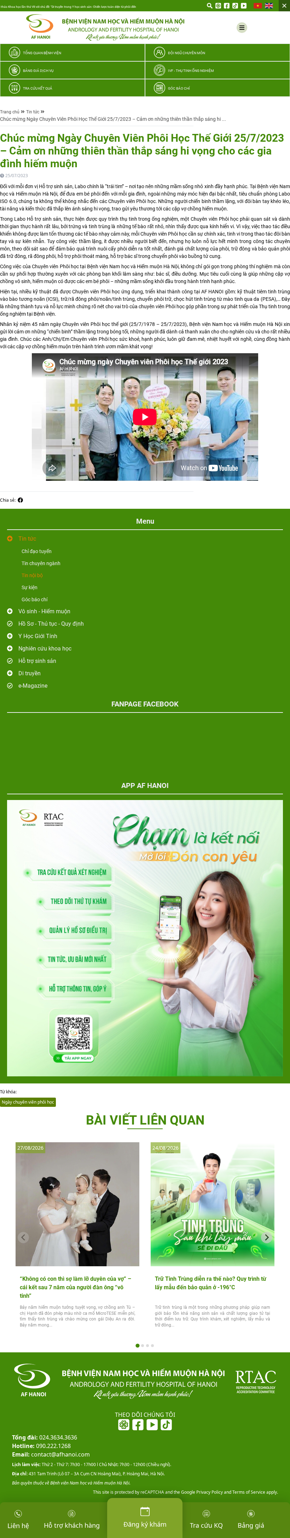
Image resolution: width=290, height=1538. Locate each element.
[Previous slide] (23, 1237)
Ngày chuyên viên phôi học (28, 1102)
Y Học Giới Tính (37, 636)
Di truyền (29, 673)
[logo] (105, 27)
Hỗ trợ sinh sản (37, 661)
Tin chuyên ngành (41, 563)
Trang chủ (9, 111)
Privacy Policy (209, 1492)
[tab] (137, 1345)
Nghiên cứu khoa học (44, 648)
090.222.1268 (41, 1446)
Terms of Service (248, 1492)
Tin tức (32, 111)
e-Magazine (32, 685)
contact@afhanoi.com (51, 1454)
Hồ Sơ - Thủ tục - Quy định (51, 623)
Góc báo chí (34, 599)
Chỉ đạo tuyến (37, 551)
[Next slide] (266, 1237)
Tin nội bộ (32, 575)
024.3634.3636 (44, 1437)
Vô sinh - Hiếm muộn (44, 611)
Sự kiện (29, 587)
